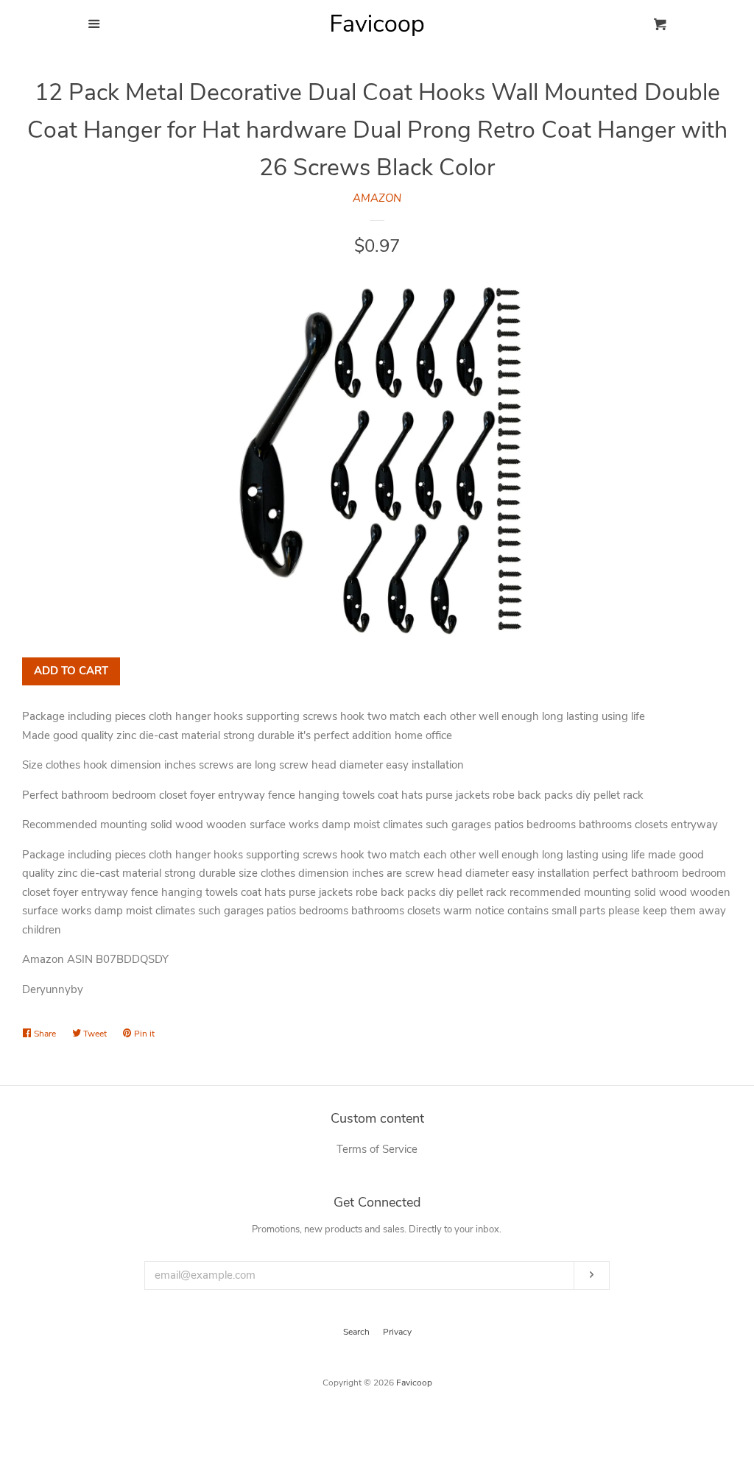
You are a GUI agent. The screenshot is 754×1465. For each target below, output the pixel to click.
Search (356, 1332)
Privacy (397, 1332)
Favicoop (414, 1382)
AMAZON (377, 198)
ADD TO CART (71, 670)
